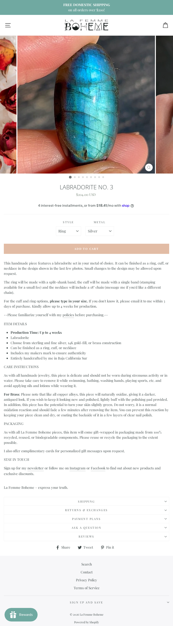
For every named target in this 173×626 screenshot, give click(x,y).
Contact (87, 572)
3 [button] (79, 177)
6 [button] (91, 177)
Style (68, 222)
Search (86, 564)
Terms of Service (87, 587)
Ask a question (86, 527)
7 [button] (95, 177)
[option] (86, 7)
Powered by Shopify (86, 622)
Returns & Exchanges (86, 510)
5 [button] (87, 177)
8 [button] (99, 177)
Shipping (86, 501)
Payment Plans (86, 519)
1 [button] (70, 177)
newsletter (35, 468)
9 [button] (103, 177)
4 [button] (83, 177)
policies (68, 314)
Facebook (98, 468)
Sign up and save (86, 602)
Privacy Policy (86, 579)
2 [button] (75, 177)
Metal (99, 222)
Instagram (78, 468)
